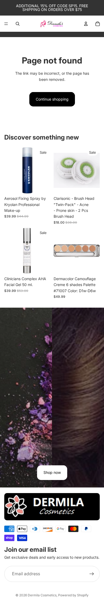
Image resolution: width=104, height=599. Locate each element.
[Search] (17, 24)
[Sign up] (91, 573)
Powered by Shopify (73, 595)
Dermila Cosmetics (42, 595)
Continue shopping (52, 99)
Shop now (52, 472)
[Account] (86, 24)
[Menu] (6, 24)
